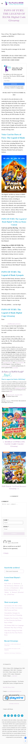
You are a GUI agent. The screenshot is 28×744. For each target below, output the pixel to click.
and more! (14, 676)
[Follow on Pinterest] (9, 715)
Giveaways (3, 399)
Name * (5, 520)
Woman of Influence (20, 362)
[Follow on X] (5, 715)
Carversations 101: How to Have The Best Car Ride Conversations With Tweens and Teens (13, 608)
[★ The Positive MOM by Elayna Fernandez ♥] (14, 3)
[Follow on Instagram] (15, 715)
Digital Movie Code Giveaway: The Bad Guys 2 (12, 653)
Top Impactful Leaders (8, 362)
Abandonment (15, 588)
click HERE (15, 367)
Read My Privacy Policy (9, 687)
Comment (5, 501)
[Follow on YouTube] (19, 715)
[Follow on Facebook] (22, 715)
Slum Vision (7, 583)
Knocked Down (13, 590)
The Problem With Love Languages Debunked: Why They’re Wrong (14, 626)
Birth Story (11, 594)
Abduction (17, 585)
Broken (7, 592)
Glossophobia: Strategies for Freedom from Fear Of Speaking (13, 614)
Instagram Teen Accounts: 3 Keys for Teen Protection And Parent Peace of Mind (13, 620)
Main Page (3, 400)
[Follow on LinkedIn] (12, 715)
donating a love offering (20, 388)
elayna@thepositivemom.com (14, 691)
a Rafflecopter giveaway (14, 323)
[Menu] (2, 3)
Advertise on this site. (14, 703)
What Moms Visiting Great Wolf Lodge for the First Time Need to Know (13, 633)
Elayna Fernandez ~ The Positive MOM (14, 394)
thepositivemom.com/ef (6, 365)
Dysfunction (17, 583)
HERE (10, 391)
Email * (6, 526)
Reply (6, 553)
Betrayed (14, 592)
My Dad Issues (8, 585)
